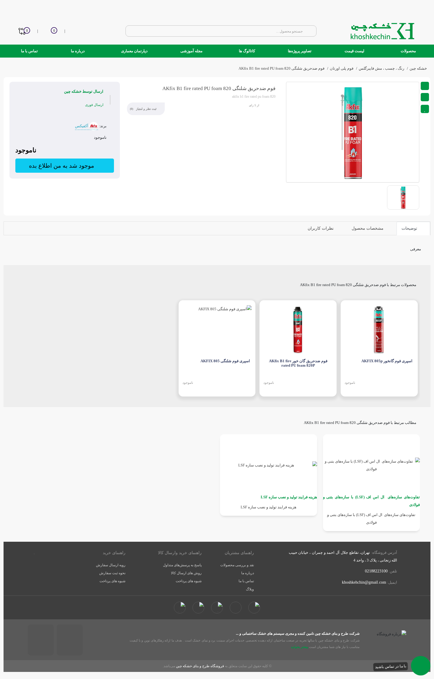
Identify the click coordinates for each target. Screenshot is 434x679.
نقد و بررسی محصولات (237, 565)
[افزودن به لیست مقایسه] (425, 97)
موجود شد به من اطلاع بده (62, 165)
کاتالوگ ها (246, 51)
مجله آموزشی (191, 51)
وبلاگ (250, 589)
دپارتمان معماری (134, 51)
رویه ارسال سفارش (110, 565)
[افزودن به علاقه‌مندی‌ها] (425, 109)
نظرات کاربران (321, 228)
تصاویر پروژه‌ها (299, 51)
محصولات (408, 51)
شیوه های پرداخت (189, 581)
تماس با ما (29, 51)
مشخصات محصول (368, 228)
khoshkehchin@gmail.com (364, 582)
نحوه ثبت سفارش (112, 573)
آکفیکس (82, 126)
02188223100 (376, 571)
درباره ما (78, 51)
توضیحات (410, 228)
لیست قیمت (354, 51)
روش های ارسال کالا (186, 573)
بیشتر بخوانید (299, 647)
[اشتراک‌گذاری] (425, 86)
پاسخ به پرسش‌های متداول (182, 565)
